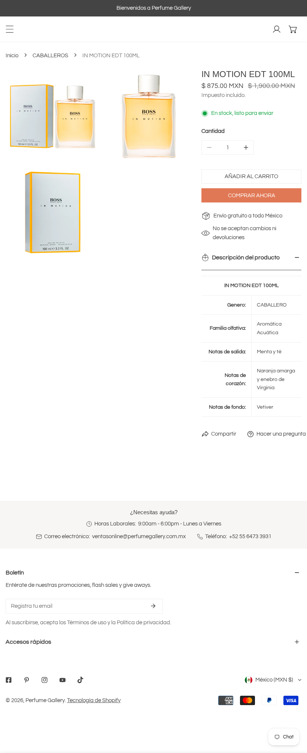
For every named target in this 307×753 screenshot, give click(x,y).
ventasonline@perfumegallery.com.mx (139, 536)
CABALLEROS (50, 55)
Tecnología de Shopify (94, 700)
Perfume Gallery (45, 700)
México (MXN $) (274, 680)
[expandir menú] (9, 29)
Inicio (12, 55)
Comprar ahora (251, 195)
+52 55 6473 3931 (250, 536)
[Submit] (153, 606)
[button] (293, 29)
